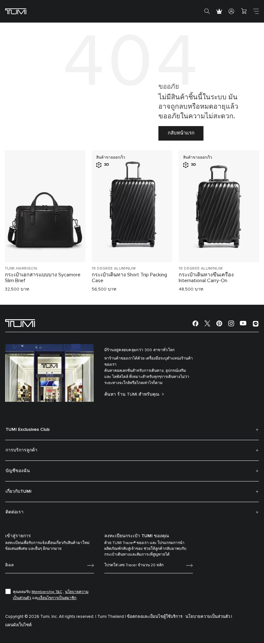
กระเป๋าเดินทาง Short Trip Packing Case (129, 277)
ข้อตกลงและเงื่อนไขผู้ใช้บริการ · (155, 617)
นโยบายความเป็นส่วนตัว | (208, 617)
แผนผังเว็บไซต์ (18, 625)
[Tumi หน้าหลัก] (15, 11)
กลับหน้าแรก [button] (181, 133)
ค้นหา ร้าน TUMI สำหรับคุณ (132, 394)
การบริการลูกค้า (21, 450)
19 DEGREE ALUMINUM (114, 269)
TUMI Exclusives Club (27, 429)
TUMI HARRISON (21, 269)
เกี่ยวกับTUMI (18, 491)
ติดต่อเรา (14, 512)
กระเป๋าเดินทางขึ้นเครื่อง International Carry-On (206, 277)
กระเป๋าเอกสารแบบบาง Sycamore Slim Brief (42, 277)
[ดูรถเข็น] (244, 11)
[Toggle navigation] (256, 11)
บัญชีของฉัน (17, 471)
